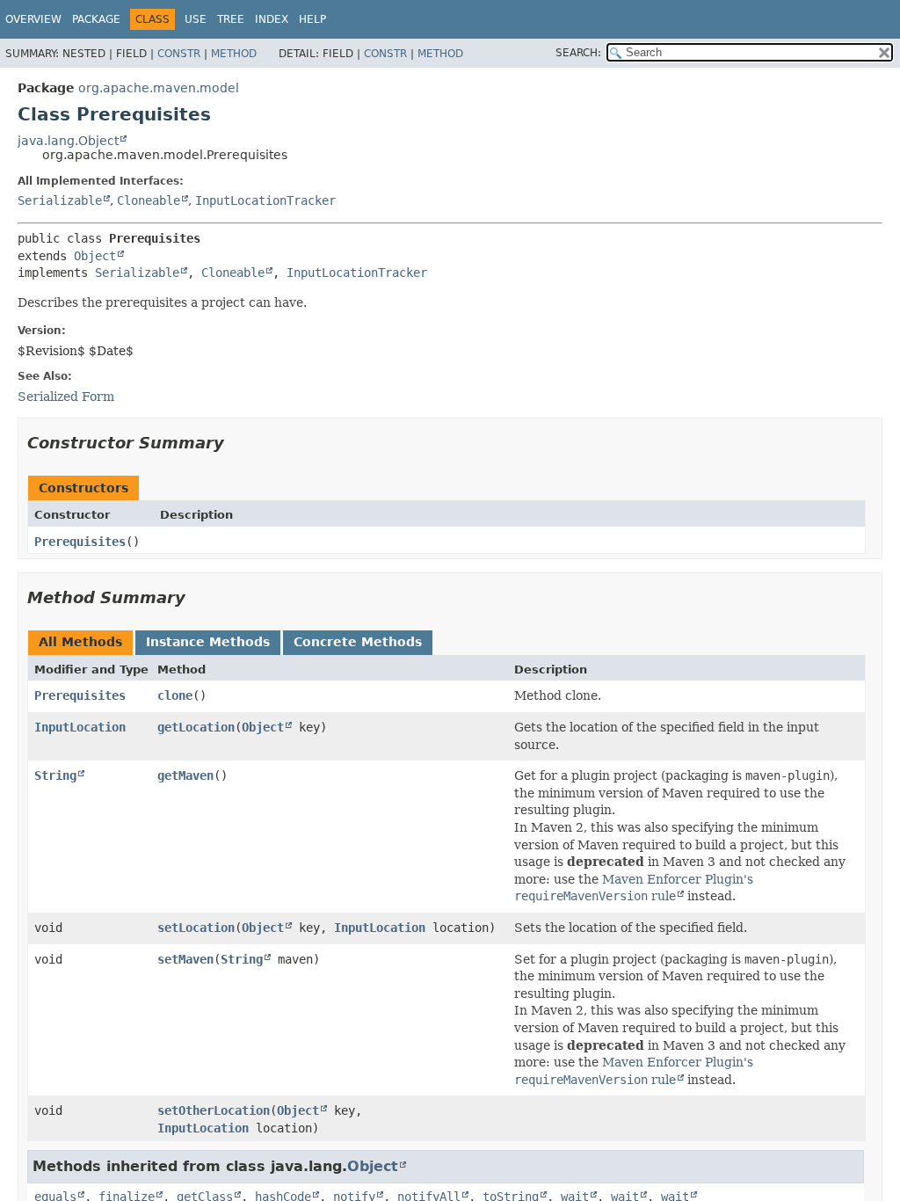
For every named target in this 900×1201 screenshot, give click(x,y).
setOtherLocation (213, 1110)
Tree (230, 19)
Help (312, 19)
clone (174, 695)
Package (96, 19)
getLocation (196, 727)
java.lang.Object (68, 141)
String (55, 775)
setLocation (196, 928)
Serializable (60, 200)
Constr (178, 53)
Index (271, 19)
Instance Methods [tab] (208, 642)
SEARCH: (578, 53)
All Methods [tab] (80, 642)
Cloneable (148, 200)
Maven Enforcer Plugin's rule (633, 888)
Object (95, 256)
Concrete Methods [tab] (358, 642)
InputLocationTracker (265, 200)
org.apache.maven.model (158, 88)
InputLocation (80, 727)
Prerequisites (80, 542)
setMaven (185, 959)
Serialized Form (66, 396)
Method (234, 53)
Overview (33, 19)
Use (196, 19)
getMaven (185, 775)
